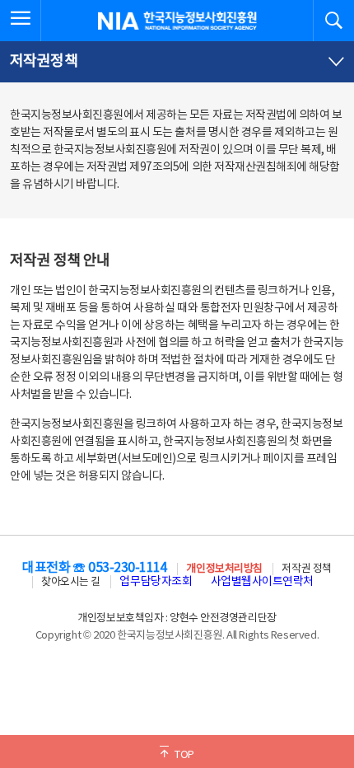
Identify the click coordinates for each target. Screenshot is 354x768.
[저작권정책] (177, 61)
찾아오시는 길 (70, 582)
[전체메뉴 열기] (20, 20)
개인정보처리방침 (224, 569)
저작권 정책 (306, 569)
